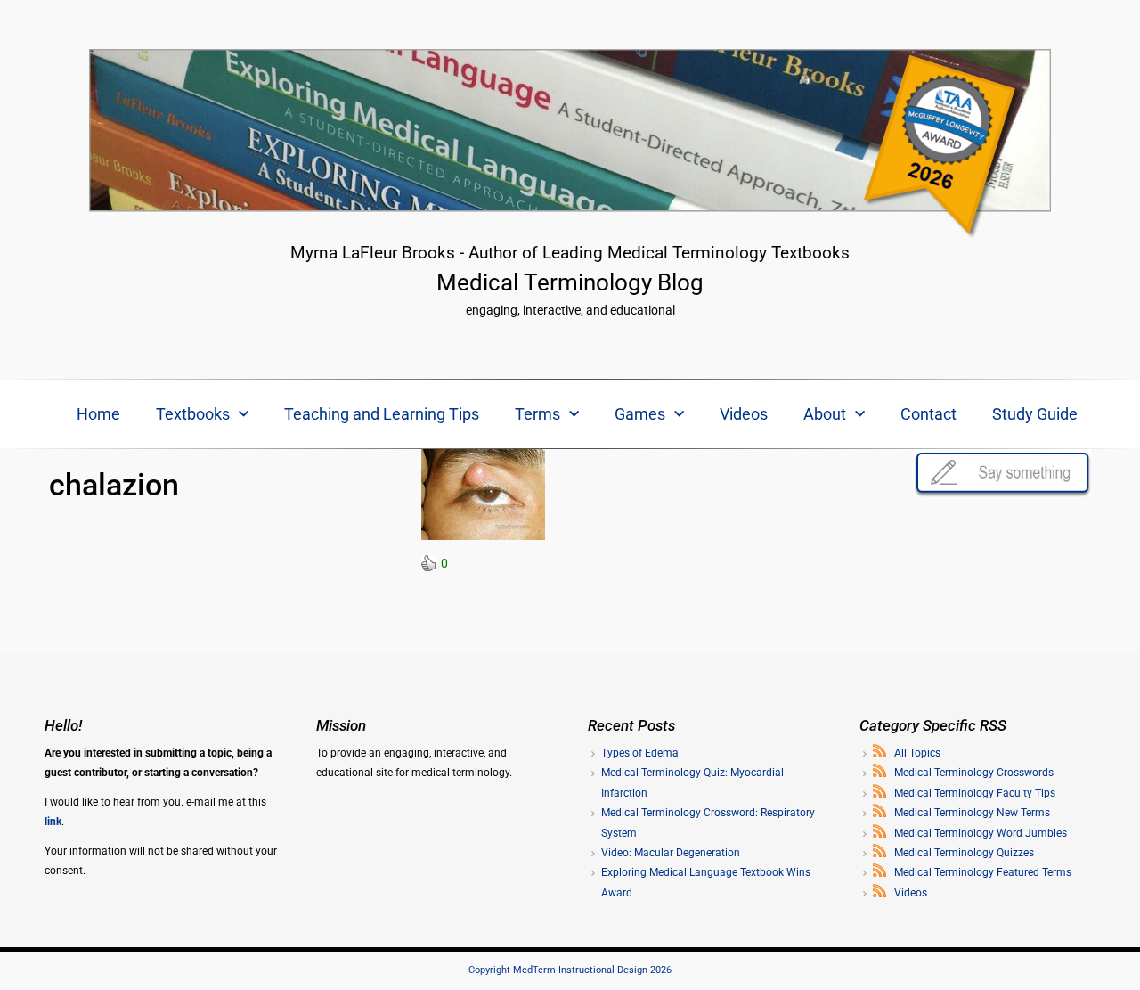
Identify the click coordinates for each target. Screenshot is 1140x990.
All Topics (917, 753)
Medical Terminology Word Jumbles (980, 833)
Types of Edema (640, 753)
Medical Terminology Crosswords (974, 772)
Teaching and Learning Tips (381, 414)
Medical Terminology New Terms (972, 812)
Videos (744, 414)
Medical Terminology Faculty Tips (974, 793)
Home (98, 414)
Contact (928, 414)
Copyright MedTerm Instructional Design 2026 (570, 970)
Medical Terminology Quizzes (964, 853)
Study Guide (1035, 414)
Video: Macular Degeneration (670, 853)
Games (640, 414)
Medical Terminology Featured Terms (982, 872)
